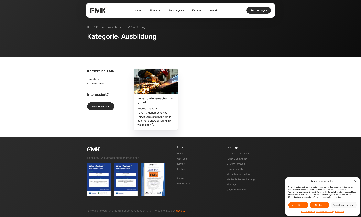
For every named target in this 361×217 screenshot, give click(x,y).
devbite (180, 210)
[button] (355, 181)
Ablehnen (319, 205)
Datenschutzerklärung (325, 212)
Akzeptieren (298, 205)
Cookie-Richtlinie (308, 212)
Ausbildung (143, 75)
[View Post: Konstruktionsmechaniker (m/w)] (156, 81)
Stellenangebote (96, 83)
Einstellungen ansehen (343, 205)
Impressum (339, 212)
